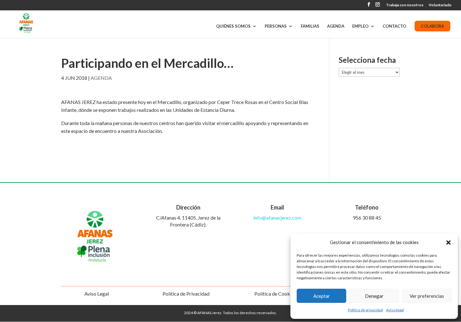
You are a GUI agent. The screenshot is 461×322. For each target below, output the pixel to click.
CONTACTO (394, 26)
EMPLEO (360, 26)
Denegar (374, 296)
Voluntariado (440, 5)
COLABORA (432, 26)
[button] (448, 242)
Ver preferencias (427, 296)
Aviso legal (395, 310)
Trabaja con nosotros (404, 5)
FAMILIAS (310, 26)
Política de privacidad (365, 310)
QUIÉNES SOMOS (233, 26)
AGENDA (335, 26)
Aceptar (321, 296)
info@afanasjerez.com (277, 218)
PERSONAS (276, 26)
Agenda (101, 78)
